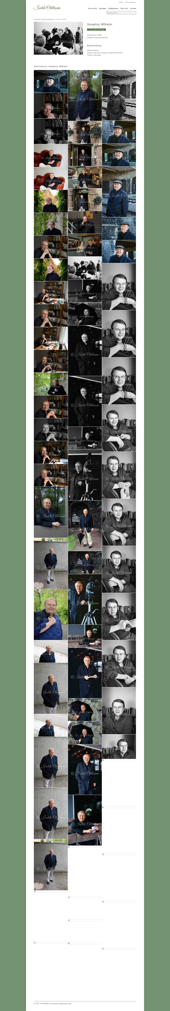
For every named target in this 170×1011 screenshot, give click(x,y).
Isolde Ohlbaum (47, 8)
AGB (69, 1003)
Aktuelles (102, 8)
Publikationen (113, 8)
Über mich (124, 8)
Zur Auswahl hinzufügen (96, 29)
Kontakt (133, 8)
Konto (121, 2)
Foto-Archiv (92, 8)
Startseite (37, 19)
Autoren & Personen (48, 19)
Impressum (54, 1003)
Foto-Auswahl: (130, 2)
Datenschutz (63, 1003)
